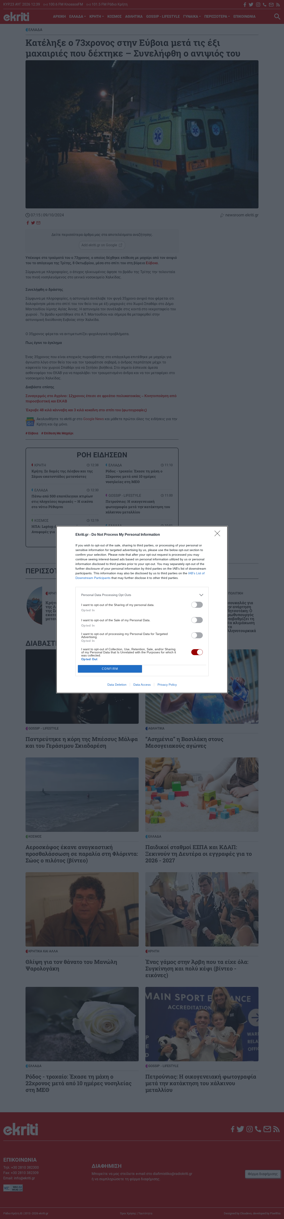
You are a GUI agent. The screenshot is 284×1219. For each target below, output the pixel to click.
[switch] (197, 605)
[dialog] (142, 609)
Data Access (142, 684)
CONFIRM (110, 668)
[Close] (219, 535)
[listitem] (142, 595)
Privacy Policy (167, 684)
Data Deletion (116, 684)
